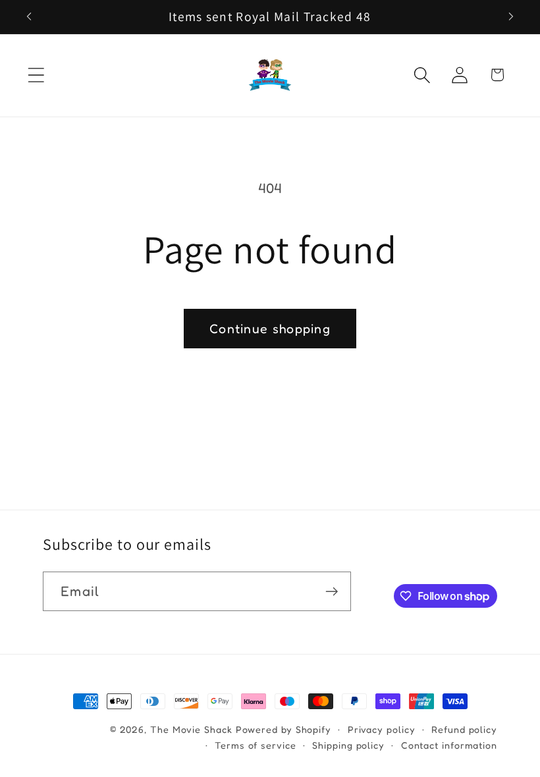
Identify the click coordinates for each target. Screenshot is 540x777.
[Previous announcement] (28, 16)
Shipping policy (348, 745)
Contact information (449, 745)
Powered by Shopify (283, 729)
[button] (36, 75)
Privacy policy (382, 729)
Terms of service (255, 745)
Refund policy (464, 729)
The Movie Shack (191, 729)
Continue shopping (270, 328)
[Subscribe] (331, 592)
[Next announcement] (511, 16)
